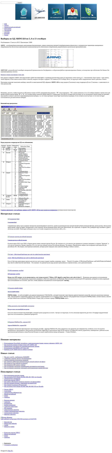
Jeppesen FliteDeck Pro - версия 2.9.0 (17, 325)
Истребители (8, 403)
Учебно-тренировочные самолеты (14, 411)
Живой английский (10, 394)
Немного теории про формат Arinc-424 (12, 74)
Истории (6, 33)
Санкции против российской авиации (17, 240)
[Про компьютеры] (56, 19)
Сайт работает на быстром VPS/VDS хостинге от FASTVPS (18, 419)
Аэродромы (7, 391)
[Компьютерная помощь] (89, 19)
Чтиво (6, 395)
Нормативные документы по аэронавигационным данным (21, 346)
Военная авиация (9, 400)
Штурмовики (8, 408)
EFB (5, 24)
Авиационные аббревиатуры (13, 392)
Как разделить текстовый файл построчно (18, 309)
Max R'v (10, 451)
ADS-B (6, 25)
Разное (6, 35)
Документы (7, 30)
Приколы (7, 397)
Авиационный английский (12, 27)
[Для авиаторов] (40, 19)
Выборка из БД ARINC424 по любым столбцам (18, 349)
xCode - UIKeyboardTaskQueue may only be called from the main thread (26, 257)
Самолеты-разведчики (11, 406)
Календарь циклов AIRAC (12, 432)
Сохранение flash (12, 222)
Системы (7, 32)
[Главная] (23, 19)
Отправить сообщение (11, 445)
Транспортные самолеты (11, 409)
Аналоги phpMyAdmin (13, 291)
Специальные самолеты (11, 413)
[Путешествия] (72, 19)
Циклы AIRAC (8, 389)
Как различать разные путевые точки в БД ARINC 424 (20, 345)
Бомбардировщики (9, 405)
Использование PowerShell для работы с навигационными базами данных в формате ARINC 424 (33, 343)
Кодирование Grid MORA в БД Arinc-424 (16, 348)
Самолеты (7, 402)
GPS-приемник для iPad (14, 274)
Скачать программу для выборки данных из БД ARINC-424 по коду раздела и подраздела (29, 210)
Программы (7, 28)
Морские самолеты (10, 414)
